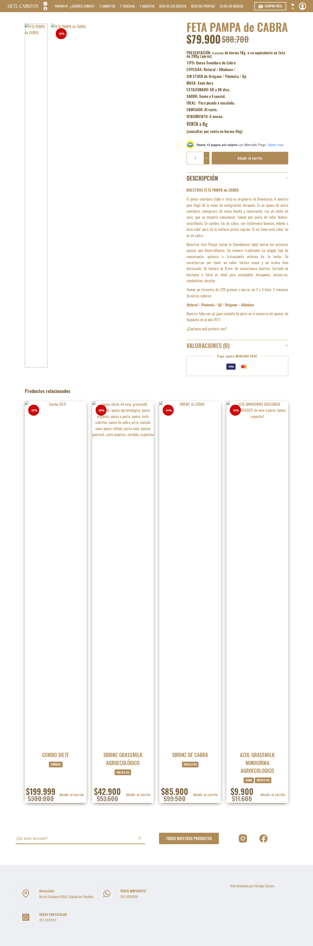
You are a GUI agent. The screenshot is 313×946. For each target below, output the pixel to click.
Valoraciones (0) (208, 345)
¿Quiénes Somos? (82, 5)
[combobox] (75, 838)
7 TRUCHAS (127, 5)
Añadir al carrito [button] (71, 794)
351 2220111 (47, 919)
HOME (248, 780)
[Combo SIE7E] (55, 573)
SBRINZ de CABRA (190, 755)
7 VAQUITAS (147, 5)
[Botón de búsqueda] (139, 838)
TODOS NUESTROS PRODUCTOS (189, 838)
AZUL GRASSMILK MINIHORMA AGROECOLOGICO (257, 763)
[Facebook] (45, 8)
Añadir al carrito (250, 157)
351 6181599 (129, 896)
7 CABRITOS (107, 5)
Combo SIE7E (55, 755)
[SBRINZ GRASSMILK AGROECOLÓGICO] (123, 573)
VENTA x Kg (122, 772)
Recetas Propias (203, 5)
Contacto (61, 6)
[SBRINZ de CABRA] (190, 573)
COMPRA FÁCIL (273, 6)
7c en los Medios (231, 5)
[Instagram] (45, 4)
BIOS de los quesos (173, 5)
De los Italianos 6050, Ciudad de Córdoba (66, 896)
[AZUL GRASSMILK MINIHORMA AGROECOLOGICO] (257, 573)
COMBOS (56, 764)
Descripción (202, 178)
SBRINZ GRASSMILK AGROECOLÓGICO (123, 759)
